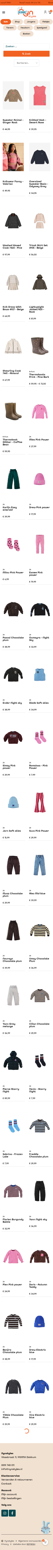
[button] (3, 12)
